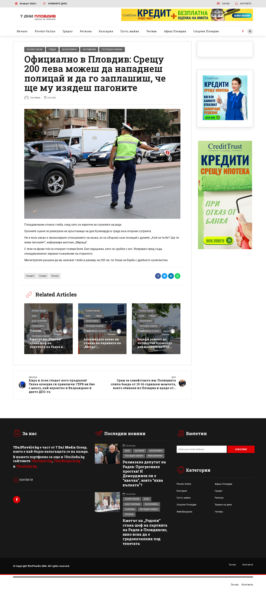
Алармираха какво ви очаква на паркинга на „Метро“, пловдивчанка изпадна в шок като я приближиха (102, 348)
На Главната (89, 49)
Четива (151, 31)
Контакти (247, 564)
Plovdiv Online (45, 31)
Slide (34, 316)
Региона (86, 31)
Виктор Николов (58, 333)
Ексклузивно (69, 49)
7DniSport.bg (41, 461)
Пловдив (43, 276)
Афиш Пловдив (175, 31)
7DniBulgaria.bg (67, 461)
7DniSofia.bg (26, 466)
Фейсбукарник (155, 456)
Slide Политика (39, 321)
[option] (102, 164)
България (106, 31)
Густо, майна (129, 31)
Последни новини (112, 49)
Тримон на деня (223, 504)
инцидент (30, 276)
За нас (232, 564)
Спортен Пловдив (206, 31)
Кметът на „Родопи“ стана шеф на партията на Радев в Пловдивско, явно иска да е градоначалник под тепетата (48, 348)
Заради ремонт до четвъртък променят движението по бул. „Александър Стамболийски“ (154, 346)
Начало (22, 31)
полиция (55, 276)
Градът (68, 31)
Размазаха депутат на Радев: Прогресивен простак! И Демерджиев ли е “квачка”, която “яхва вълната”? (144, 473)
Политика (130, 509)
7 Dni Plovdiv (35, 98)
